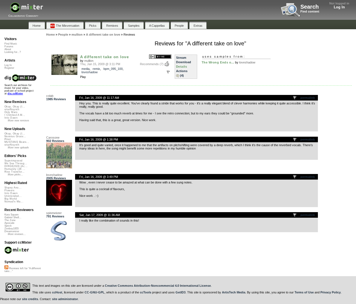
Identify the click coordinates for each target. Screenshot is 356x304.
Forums (8, 46)
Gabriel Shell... (12, 217)
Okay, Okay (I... (14, 106)
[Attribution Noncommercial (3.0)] (160, 57)
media (85, 68)
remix (96, 68)
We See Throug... (15, 163)
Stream (181, 57)
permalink (307, 97)
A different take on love (104, 57)
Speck (8, 225)
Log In (339, 7)
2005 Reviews (56, 178)
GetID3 (180, 292)
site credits (30, 299)
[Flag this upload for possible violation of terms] (168, 72)
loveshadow (89, 72)
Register (9, 68)
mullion (88, 60)
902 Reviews (55, 141)
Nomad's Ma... (13, 201)
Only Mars (11, 112)
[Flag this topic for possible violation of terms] (295, 98)
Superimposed (13, 160)
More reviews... (17, 234)
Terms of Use (304, 292)
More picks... (15, 174)
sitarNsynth (11, 109)
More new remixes (18, 120)
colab (49, 95)
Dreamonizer (11, 231)
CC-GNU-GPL (95, 292)
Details (181, 66)
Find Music (10, 43)
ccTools (145, 292)
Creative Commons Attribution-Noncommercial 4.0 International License (158, 285)
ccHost (57, 292)
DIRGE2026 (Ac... (16, 166)
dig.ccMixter (15, 93)
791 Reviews (55, 216)
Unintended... (13, 196)
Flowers (9, 190)
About (7, 49)
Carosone (53, 137)
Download (183, 62)
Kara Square (11, 214)
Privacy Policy (330, 292)
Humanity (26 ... (14, 169)
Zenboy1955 (11, 228)
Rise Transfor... (14, 171)
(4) (182, 75)
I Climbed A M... (14, 115)
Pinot (7, 139)
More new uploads (18, 147)
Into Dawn (11, 117)
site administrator (65, 299)
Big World (10, 198)
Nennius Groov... (15, 136)
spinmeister (54, 213)
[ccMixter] (26, 10)
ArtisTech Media (233, 292)
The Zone (10, 220)
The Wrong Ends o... (218, 62)
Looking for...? (12, 52)
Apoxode (9, 223)
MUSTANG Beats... (16, 142)
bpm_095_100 (113, 68)
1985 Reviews (56, 99)
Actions (181, 71)
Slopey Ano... (12, 187)
